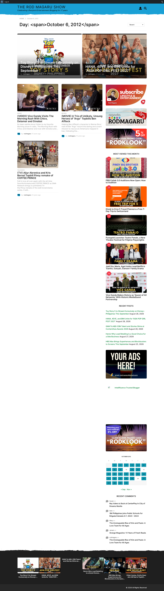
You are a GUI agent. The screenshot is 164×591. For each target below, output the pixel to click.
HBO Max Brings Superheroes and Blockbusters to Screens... (115, 577)
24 (126, 478)
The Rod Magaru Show (41, 7)
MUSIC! (19, 113)
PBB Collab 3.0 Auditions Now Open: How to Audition (126, 181)
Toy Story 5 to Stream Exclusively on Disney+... (28, 576)
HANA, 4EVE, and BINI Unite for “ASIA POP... (50, 576)
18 (132, 474)
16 (120, 474)
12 (138, 469)
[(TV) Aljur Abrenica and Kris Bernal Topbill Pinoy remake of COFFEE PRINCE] (37, 154)
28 (109, 483)
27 (143, 478)
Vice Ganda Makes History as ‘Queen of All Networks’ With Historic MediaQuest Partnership (126, 297)
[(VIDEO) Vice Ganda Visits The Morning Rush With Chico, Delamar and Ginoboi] (37, 97)
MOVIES (64, 113)
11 (132, 469)
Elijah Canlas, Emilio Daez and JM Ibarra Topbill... (136, 576)
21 (108, 478)
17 (126, 474)
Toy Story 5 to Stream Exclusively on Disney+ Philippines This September (49, 67)
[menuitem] (2, 2)
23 (120, 478)
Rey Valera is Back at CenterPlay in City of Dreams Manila (127, 504)
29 (114, 483)
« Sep (123, 489)
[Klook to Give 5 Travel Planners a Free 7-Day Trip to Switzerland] (126, 196)
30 (120, 483)
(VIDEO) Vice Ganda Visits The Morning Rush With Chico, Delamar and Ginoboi (35, 119)
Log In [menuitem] (7, 2)
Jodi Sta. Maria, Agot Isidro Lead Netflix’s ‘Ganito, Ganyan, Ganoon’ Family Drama (125, 267)
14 (108, 474)
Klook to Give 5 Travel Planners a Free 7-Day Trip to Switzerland (125, 210)
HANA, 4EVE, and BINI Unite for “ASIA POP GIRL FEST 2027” (110, 69)
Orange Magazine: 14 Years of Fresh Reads (127, 533)
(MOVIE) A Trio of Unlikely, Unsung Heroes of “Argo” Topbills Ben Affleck (82, 119)
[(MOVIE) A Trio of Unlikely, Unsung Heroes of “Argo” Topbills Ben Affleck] (82, 97)
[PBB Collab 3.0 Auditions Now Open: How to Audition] (126, 168)
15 (114, 474)
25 (132, 478)
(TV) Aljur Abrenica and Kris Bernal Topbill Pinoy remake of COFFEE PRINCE (35, 175)
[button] (140, 8)
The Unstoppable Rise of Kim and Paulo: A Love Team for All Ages (127, 524)
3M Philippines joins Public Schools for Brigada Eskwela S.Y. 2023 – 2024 (126, 514)
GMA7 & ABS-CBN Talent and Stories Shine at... (71, 560)
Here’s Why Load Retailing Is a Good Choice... (93, 572)
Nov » (129, 489)
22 (114, 478)
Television (21, 170)
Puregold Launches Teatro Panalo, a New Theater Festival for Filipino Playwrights (125, 238)
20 (144, 474)
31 (126, 483)
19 (138, 474)
